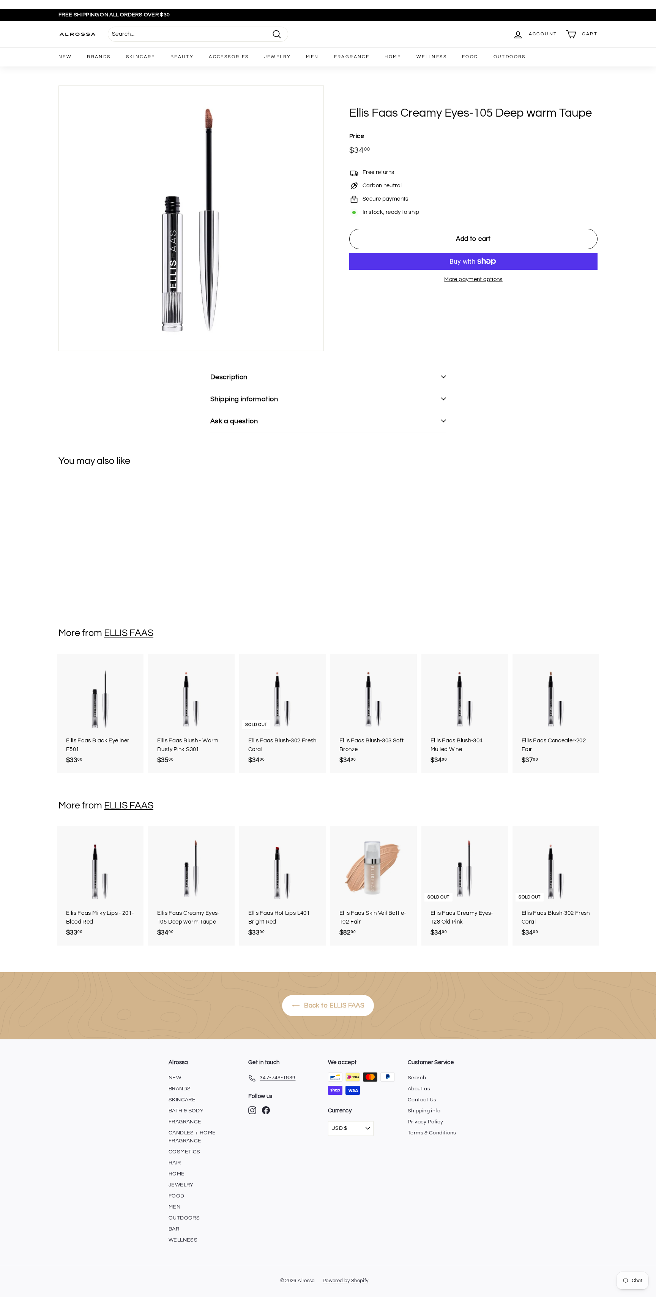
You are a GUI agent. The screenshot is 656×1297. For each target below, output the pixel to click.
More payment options (473, 279)
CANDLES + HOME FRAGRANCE (192, 1137)
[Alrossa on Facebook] (266, 1110)
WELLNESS (431, 56)
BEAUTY (182, 56)
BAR (174, 1229)
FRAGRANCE (352, 56)
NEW (65, 56)
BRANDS (98, 56)
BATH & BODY (186, 1111)
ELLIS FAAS (128, 633)
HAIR (175, 1163)
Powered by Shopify (346, 1280)
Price (356, 136)
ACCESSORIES (229, 56)
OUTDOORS (510, 56)
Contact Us (422, 1099)
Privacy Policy (425, 1122)
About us (419, 1088)
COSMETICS (184, 1152)
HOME (393, 56)
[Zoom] (191, 218)
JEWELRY (277, 56)
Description (229, 377)
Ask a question (234, 421)
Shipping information (244, 399)
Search (417, 1077)
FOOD (470, 56)
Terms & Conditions (432, 1133)
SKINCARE (140, 56)
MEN (312, 56)
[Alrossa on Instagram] (252, 1110)
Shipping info (424, 1111)
